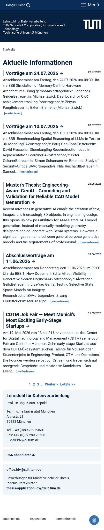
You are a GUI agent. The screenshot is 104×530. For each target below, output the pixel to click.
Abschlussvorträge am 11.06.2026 (30, 258)
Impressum (38, 519)
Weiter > (52, 384)
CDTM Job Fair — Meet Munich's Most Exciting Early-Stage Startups (40, 320)
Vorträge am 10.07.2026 (32, 126)
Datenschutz (11, 519)
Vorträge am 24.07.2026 (32, 73)
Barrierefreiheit (65, 519)
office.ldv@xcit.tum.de (24, 470)
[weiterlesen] (13, 113)
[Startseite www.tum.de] (92, 24)
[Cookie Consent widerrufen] (94, 520)
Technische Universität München (25, 32)
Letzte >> (67, 384)
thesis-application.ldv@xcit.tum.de (34, 488)
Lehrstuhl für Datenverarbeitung (24, 21)
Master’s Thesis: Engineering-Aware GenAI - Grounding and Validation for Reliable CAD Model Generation (42, 193)
